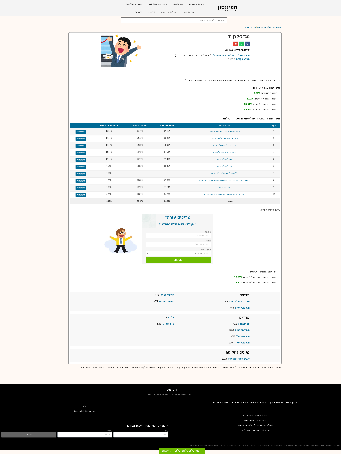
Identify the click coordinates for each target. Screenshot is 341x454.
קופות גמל (178, 4)
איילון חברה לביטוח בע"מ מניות (224, 152)
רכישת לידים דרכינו (222, 402)
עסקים (138, 12)
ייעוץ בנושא (206, 250)
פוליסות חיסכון (168, 12)
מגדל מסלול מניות (224, 166)
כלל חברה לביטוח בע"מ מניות (224, 145)
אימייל (109, 431)
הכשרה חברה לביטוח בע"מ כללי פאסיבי (224, 131)
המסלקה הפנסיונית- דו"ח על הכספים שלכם (255, 425)
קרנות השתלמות (134, 4)
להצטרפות (81, 131)
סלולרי (208, 241)
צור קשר (293, 402)
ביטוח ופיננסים (196, 4)
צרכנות (151, 12)
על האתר (238, 402)
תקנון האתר (267, 402)
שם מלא (207, 232)
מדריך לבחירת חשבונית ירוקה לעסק (255, 430)
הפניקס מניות (224, 187)
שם (166, 431)
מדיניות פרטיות (252, 402)
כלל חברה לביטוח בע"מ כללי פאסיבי (224, 173)
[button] (247, 44)
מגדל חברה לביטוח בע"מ (223, 55)
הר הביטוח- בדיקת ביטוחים (255, 420)
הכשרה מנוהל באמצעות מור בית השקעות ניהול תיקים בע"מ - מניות (224, 180)
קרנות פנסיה (188, 12)
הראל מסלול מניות (224, 159)
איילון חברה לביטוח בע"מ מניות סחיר (224, 138)
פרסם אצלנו (281, 402)
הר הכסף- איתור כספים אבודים (255, 415)
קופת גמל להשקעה (158, 4)
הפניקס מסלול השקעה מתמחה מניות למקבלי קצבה (224, 194)
